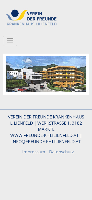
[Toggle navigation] (10, 41)
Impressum (33, 151)
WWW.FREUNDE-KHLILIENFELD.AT (44, 135)
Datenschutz (61, 151)
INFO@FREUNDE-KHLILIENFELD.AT (46, 141)
